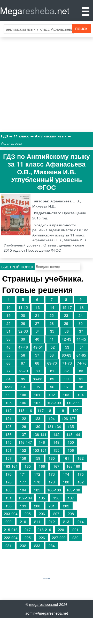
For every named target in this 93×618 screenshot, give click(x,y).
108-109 (54, 402)
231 (8, 545)
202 (66, 505)
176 (8, 481)
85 (23, 378)
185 (37, 489)
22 (52, 315)
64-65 (81, 355)
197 (71, 497)
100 (23, 394)
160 (52, 458)
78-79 (23, 370)
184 (23, 489)
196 (56, 497)
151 (8, 450)
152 (23, 450)
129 (23, 426)
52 (53, 347)
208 (71, 513)
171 (23, 474)
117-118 (44, 410)
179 (52, 481)
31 (8, 331)
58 (52, 355)
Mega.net (34, 10)
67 (23, 363)
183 (8, 489)
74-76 (82, 363)
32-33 (23, 331)
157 (8, 458)
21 (37, 315)
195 (42, 497)
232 (23, 545)
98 (81, 386)
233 (37, 545)
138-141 (40, 434)
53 (67, 347)
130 (37, 426)
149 (56, 442)
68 (37, 363)
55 (8, 355)
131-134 (54, 426)
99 (8, 394)
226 (42, 537)
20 (23, 315)
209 (8, 521)
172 (37, 474)
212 (52, 521)
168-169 (73, 466)
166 (42, 466)
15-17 (67, 307)
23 (66, 315)
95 (38, 386)
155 (56, 450)
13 (38, 307)
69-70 (52, 363)
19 (8, 315)
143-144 (73, 434)
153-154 (40, 450)
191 (8, 497)
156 (71, 450)
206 (42, 513)
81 (52, 370)
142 (56, 434)
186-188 (54, 489)
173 (52, 474)
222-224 (11, 537)
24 (81, 315)
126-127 (68, 418)
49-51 (38, 347)
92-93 (8, 386)
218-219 (44, 529)
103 (66, 394)
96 (52, 386)
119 (61, 410)
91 (81, 378)
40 (37, 339)
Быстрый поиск (17, 266)
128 (8, 426)
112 (8, 410)
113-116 (25, 410)
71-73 (67, 363)
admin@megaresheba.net (46, 613)
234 (52, 545)
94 (23, 386)
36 (67, 331)
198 (8, 505)
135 (71, 426)
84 (8, 378)
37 (81, 331)
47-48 (23, 347)
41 (52, 339)
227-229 (59, 537)
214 (81, 521)
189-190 (73, 489)
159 (37, 458)
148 (42, 442)
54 (82, 347)
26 (23, 323)
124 (52, 418)
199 (23, 505)
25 (8, 323)
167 (56, 466)
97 (67, 386)
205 (28, 513)
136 (8, 434)
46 (8, 347)
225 (28, 537)
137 (23, 434)
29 (66, 323)
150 (71, 442)
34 (38, 331)
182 (81, 481)
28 (52, 323)
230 (75, 537)
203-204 (11, 513)
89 (52, 378)
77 (8, 370)
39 (23, 339)
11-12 (23, 307)
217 (28, 529)
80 (38, 370)
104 (81, 394)
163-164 (11, 466)
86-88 (37, 378)
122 (23, 418)
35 (52, 331)
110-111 (73, 402)
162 (81, 458)
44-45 (81, 339)
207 (56, 513)
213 (66, 521)
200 (37, 505)
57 (37, 355)
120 (75, 410)
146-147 (25, 442)
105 (8, 402)
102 (52, 394)
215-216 (11, 529)
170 (8, 474)
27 (37, 323)
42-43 (66, 339)
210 (23, 521)
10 (8, 307)
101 (37, 394)
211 (37, 521)
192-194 (25, 497)
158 (23, 458)
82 (67, 370)
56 (23, 355)
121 (8, 418)
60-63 (66, 355)
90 (67, 378)
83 (81, 370)
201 (52, 505)
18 (82, 307)
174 (66, 474)
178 (37, 481)
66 (8, 363)
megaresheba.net (43, 604)
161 (66, 458)
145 (8, 442)
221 (75, 529)
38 (8, 339)
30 (81, 323)
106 (23, 402)
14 (52, 307)
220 (61, 529)
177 (23, 481)
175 (81, 474)
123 (37, 418)
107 (37, 402)
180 (66, 481)
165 (28, 466)
